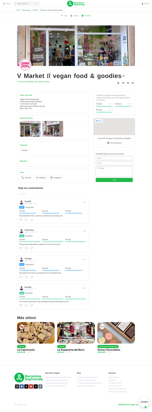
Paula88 (28, 201)
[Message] (128, 83)
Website (42, 177)
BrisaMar (28, 287)
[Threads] (26, 386)
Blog (79, 373)
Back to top (21, 405)
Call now (28, 177)
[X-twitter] (36, 386)
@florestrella (30, 232)
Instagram (57, 177)
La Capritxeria (26, 349)
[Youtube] (31, 386)
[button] (118, 83)
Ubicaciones (26, 10)
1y (37, 232)
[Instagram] (17, 386)
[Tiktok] (40, 386)
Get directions (116, 143)
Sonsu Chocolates (108, 349)
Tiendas (35, 10)
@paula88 (29, 203)
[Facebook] (22, 386)
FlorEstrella (29, 230)
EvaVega (28, 258)
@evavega (29, 260)
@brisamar (29, 289)
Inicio (18, 10)
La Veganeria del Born (70, 349)
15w (35, 203)
